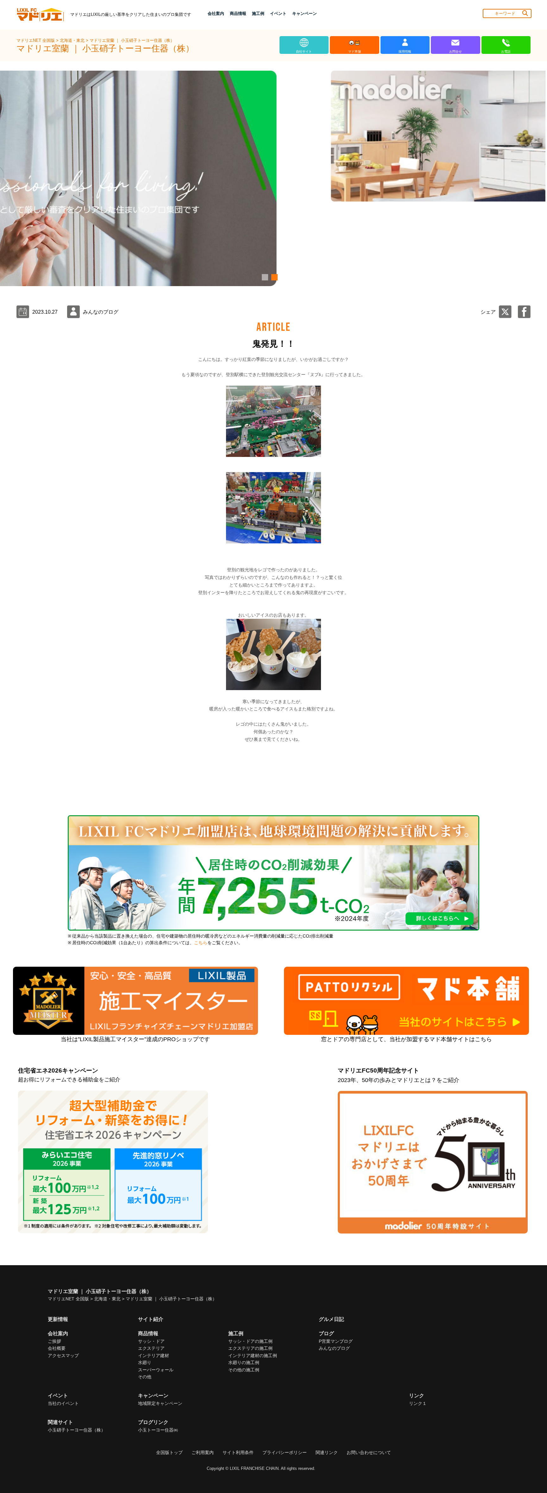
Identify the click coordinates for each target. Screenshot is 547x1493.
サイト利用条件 (238, 1452)
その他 (144, 1376)
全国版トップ (169, 1452)
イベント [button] (278, 13)
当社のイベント (63, 1403)
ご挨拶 (54, 1341)
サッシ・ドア (151, 1341)
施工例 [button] (258, 13)
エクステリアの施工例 (250, 1348)
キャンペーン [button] (304, 13)
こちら (200, 942)
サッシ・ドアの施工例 (250, 1341)
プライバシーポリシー (284, 1452)
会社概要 (57, 1348)
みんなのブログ (334, 1348)
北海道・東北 (73, 40)
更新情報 (58, 1319)
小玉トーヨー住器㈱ (158, 1429)
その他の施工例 (243, 1369)
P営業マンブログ (336, 1341)
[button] (264, 277)
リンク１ (418, 1403)
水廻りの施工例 (243, 1362)
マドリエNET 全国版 (36, 40)
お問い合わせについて (369, 1452)
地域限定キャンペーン (160, 1403)
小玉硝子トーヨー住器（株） (76, 1429)
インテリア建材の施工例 (252, 1355)
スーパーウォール (155, 1369)
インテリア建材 (153, 1355)
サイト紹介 (150, 1319)
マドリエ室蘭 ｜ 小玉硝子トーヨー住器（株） (132, 40)
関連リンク (327, 1452)
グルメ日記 (331, 1319)
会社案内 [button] (216, 13)
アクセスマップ (63, 1355)
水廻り (144, 1362)
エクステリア (151, 1348)
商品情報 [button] (238, 13)
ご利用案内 (203, 1452)
